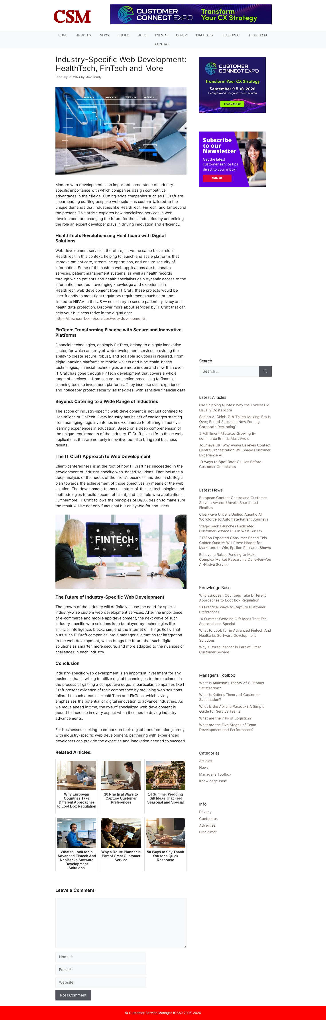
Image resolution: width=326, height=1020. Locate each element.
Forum (181, 35)
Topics (123, 35)
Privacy (205, 812)
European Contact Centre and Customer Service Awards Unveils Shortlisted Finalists (233, 502)
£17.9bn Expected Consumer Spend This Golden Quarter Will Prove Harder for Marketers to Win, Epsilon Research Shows (235, 543)
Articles (83, 35)
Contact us (208, 818)
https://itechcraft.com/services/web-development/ (100, 318)
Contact (162, 44)
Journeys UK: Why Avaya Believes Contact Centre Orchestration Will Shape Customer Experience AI (235, 450)
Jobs (142, 35)
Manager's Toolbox (215, 774)
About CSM (257, 35)
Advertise (207, 825)
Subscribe (231, 35)
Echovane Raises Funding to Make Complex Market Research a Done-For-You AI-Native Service (235, 559)
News (104, 35)
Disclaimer (208, 832)
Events (161, 35)
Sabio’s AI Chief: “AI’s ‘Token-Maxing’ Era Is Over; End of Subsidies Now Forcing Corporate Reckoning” (235, 422)
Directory (205, 35)
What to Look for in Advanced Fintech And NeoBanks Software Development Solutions (235, 635)
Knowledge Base (213, 781)
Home (62, 35)
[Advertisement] (232, 272)
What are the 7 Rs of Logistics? (225, 718)
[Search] (265, 371)
